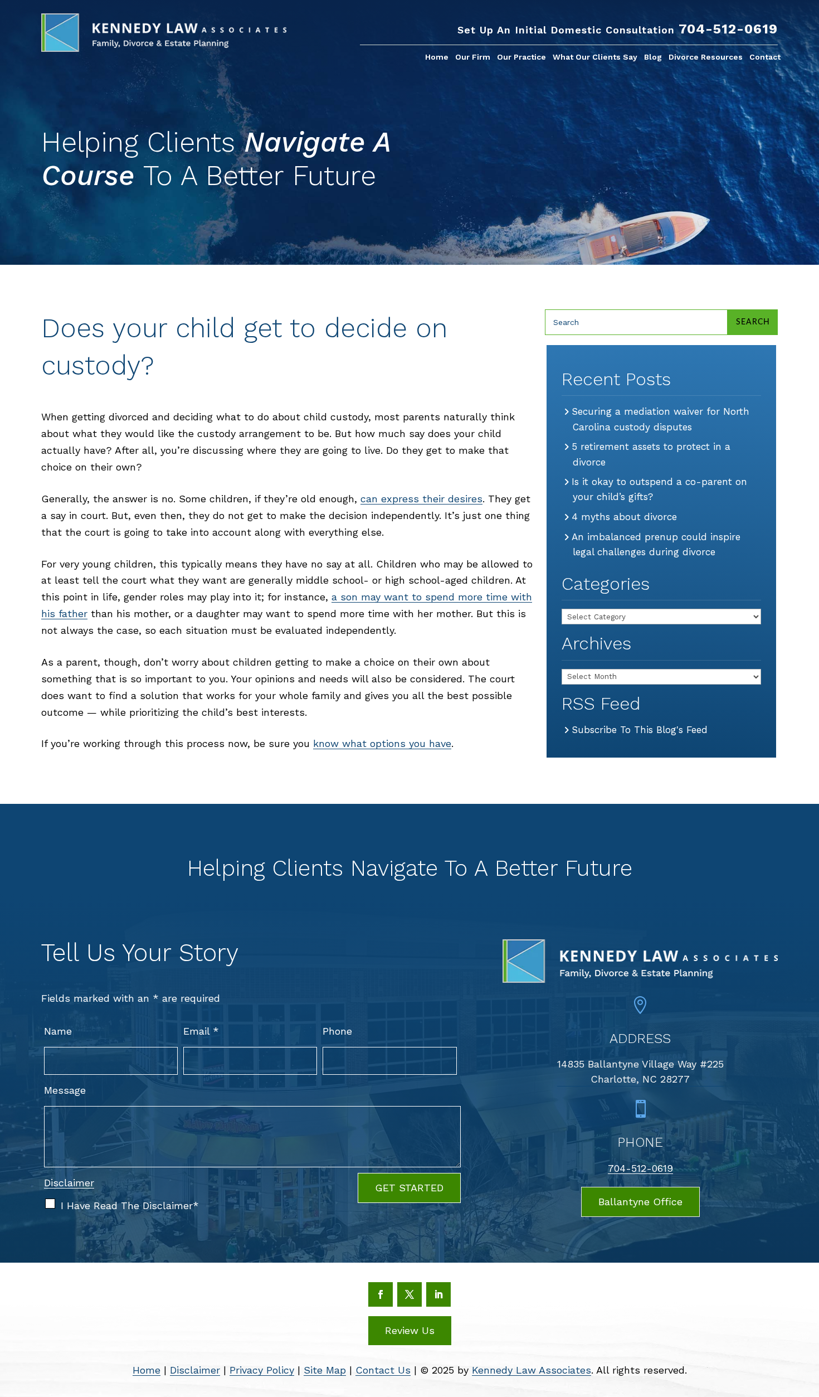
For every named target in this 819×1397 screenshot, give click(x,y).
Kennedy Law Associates (531, 1370)
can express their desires (421, 499)
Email (201, 1031)
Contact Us (383, 1370)
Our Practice (521, 57)
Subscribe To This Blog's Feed (640, 729)
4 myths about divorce (625, 516)
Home (436, 57)
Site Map (325, 1370)
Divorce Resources (706, 57)
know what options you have (382, 743)
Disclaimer (69, 1183)
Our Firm (472, 57)
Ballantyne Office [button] (640, 1201)
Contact (765, 57)
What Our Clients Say (595, 57)
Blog (653, 57)
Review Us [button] (410, 1330)
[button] (805, 1315)
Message (65, 1090)
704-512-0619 (728, 29)
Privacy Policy (262, 1370)
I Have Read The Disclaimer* (130, 1205)
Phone (337, 1031)
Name (58, 1031)
